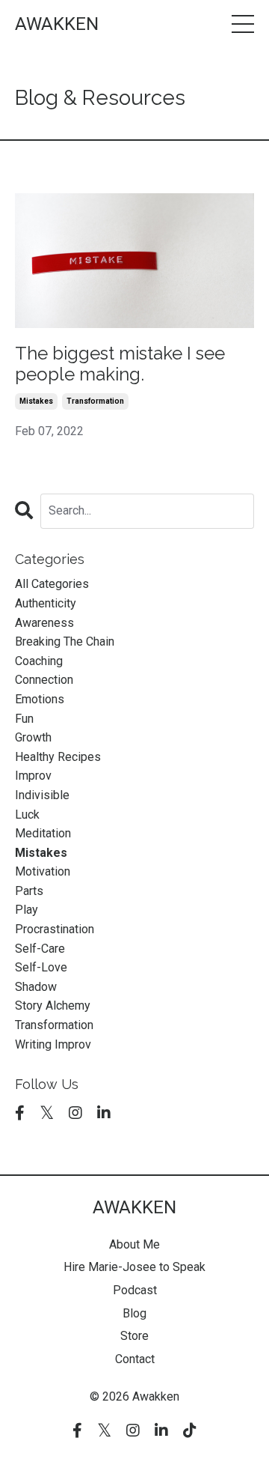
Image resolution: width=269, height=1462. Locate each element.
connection (44, 680)
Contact (135, 1359)
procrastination (54, 929)
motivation (42, 871)
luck (27, 814)
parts (29, 891)
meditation (43, 833)
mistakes (36, 401)
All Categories (52, 584)
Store (134, 1336)
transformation (95, 401)
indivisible (42, 795)
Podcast (135, 1290)
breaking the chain (64, 641)
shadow (36, 987)
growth (33, 737)
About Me (134, 1244)
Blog (134, 1313)
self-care (40, 948)
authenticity (45, 603)
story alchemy (52, 1005)
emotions (39, 699)
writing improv (53, 1044)
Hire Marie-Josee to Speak (134, 1267)
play (26, 910)
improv (33, 775)
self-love (41, 967)
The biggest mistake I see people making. (120, 364)
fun (24, 719)
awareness (44, 623)
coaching (39, 661)
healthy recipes (58, 757)
